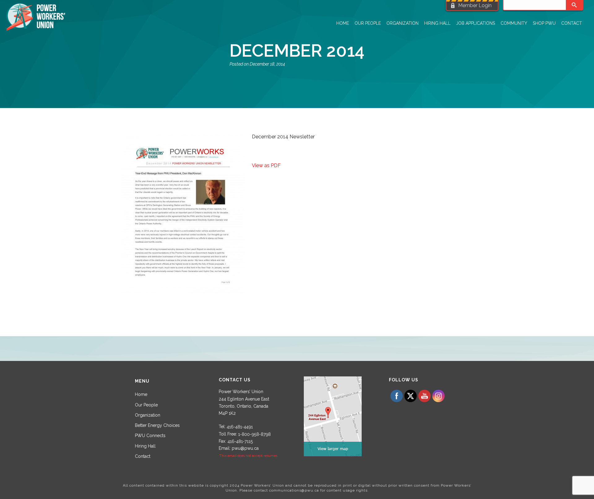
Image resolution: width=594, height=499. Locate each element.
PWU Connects (150, 435)
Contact (571, 23)
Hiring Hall (437, 23)
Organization (402, 23)
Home (342, 23)
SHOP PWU (544, 23)
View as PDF (266, 165)
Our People (368, 23)
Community (514, 23)
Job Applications (475, 23)
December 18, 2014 (267, 64)
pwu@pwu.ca (245, 448)
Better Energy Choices (157, 425)
